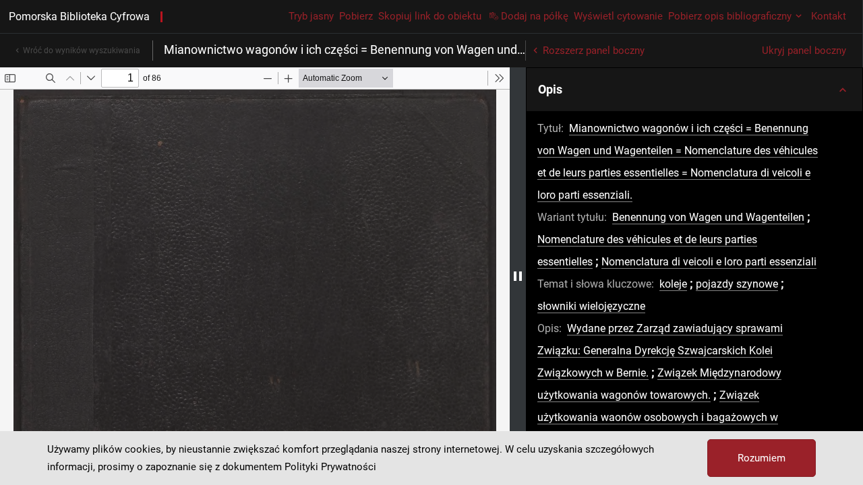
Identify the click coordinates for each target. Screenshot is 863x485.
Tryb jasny (311, 16)
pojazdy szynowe (737, 284)
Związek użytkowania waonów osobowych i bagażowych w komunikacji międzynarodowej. (657, 417)
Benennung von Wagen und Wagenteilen (708, 217)
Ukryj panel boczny (804, 50)
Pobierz (356, 16)
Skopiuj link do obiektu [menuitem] (429, 16)
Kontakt (828, 16)
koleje (673, 284)
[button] (694, 89)
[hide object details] (518, 276)
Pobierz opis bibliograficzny (730, 16)
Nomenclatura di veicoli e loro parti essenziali (708, 261)
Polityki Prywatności (330, 467)
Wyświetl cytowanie (618, 16)
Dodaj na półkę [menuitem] (534, 16)
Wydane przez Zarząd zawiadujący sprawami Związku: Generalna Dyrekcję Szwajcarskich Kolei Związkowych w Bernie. (660, 350)
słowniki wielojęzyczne (591, 306)
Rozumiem (761, 458)
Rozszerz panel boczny (594, 50)
